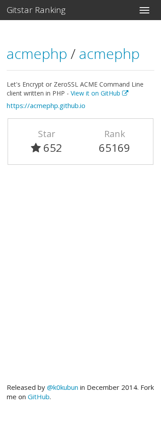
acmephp (39, 53)
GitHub (39, 396)
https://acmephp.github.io (46, 105)
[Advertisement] (80, 277)
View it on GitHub (96, 93)
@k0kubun (62, 387)
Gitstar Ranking (36, 10)
